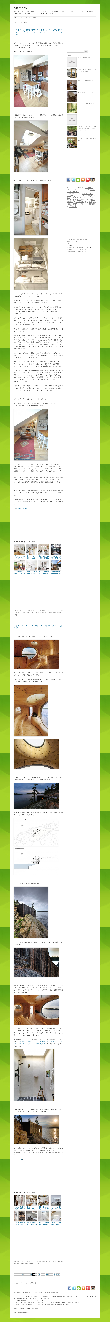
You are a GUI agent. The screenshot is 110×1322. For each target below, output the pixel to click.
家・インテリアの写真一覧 (29, 17)
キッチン (51, 610)
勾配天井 (29, 613)
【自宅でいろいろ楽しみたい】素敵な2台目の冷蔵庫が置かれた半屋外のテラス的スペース (87, 129)
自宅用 (78, 204)
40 (49, 1274)
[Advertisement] (34, 38)
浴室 (43, 613)
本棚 (90, 202)
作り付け (83, 198)
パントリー (78, 193)
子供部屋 (88, 200)
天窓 (62, 1261)
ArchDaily (19, 1159)
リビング (20, 613)
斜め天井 (78, 202)
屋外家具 (70, 202)
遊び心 (46, 613)
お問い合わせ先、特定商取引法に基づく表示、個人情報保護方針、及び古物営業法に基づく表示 (36, 1292)
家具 (68, 245)
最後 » (58, 1274)
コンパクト (75, 190)
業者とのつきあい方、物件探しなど (75, 251)
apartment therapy (21, 508)
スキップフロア (82, 189)
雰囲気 (50, 613)
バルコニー (72, 194)
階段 (68, 207)
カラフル (81, 188)
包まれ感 (34, 613)
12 (39, 1274)
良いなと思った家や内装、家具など (29, 610)
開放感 (22, 1263)
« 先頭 (21, 1274)
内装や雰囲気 (42, 610)
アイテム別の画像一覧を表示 (85, 57)
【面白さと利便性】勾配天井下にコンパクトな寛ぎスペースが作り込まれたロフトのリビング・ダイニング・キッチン (38, 32)
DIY (68, 188)
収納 (38, 613)
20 (44, 1274)
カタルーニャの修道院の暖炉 (85, 80)
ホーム (16, 17)
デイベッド (82, 192)
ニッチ (86, 192)
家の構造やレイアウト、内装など (75, 249)
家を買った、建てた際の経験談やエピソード (78, 247)
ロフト (24, 613)
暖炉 (82, 202)
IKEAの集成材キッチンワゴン (85, 92)
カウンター (75, 187)
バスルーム (52, 1261)
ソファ (88, 190)
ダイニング (57, 610)
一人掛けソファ (75, 198)
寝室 (93, 200)
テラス (76, 192)
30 (47, 1274)
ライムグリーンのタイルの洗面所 (86, 103)
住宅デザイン (21, 8)
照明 (71, 204)
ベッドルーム (88, 193)
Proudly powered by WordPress (21, 1312)
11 (36, 1274)
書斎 (87, 202)
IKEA (70, 187)
